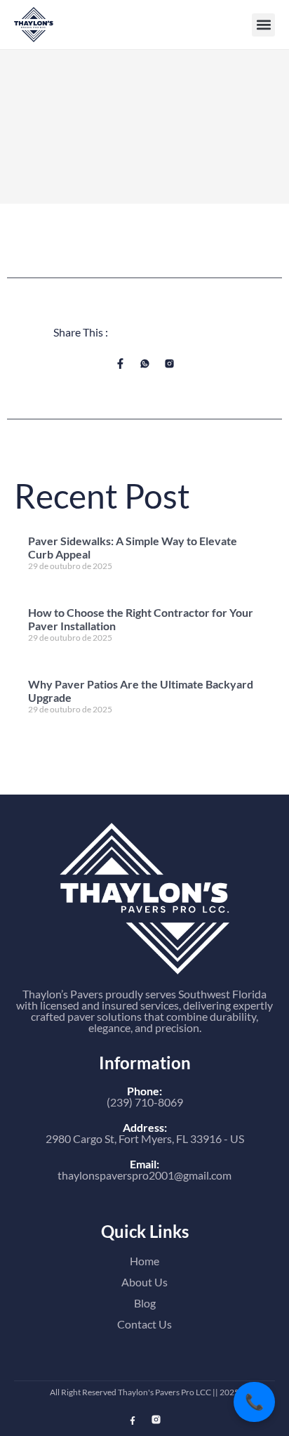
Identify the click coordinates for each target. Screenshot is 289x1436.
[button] (263, 25)
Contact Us (144, 1324)
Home (144, 1260)
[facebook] (132, 1420)
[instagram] (156, 1419)
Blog (145, 1303)
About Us (144, 1281)
